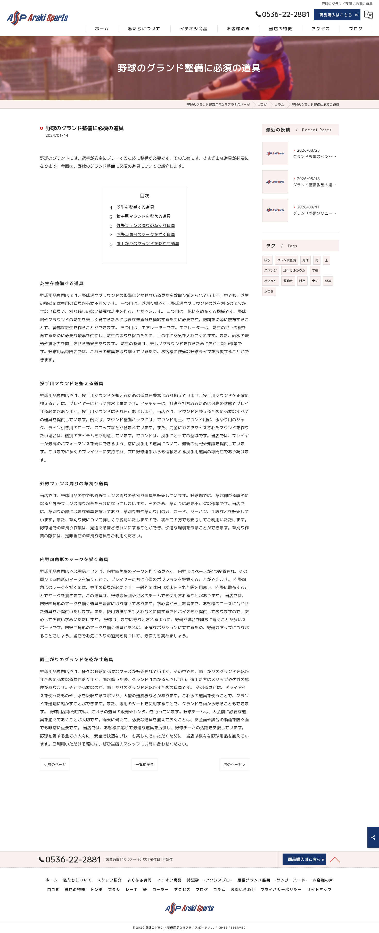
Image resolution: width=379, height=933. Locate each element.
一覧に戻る (144, 764)
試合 (302, 281)
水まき (269, 291)
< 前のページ (55, 764)
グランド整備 (286, 260)
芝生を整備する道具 (135, 207)
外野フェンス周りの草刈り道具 (146, 225)
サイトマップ (319, 889)
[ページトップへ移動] (335, 859)
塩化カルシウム (294, 270)
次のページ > (234, 764)
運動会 (288, 281)
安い (315, 281)
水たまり (270, 281)
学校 (315, 270)
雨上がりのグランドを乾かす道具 (148, 243)
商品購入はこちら (335, 14)
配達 (328, 281)
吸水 (267, 260)
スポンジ (270, 270)
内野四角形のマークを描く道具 (146, 234)
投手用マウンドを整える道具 (144, 216)
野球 (305, 260)
